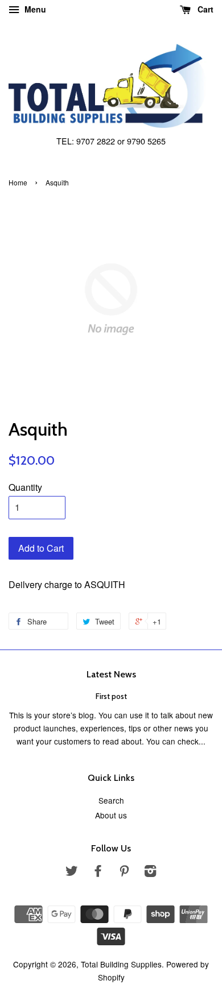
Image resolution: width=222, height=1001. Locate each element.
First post (111, 696)
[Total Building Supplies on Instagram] (150, 872)
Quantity (25, 487)
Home (18, 182)
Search (111, 800)
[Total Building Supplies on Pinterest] (124, 872)
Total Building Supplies (121, 964)
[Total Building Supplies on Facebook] (98, 872)
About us (111, 815)
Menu (34, 9)
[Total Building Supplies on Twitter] (71, 872)
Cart (204, 9)
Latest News (111, 674)
